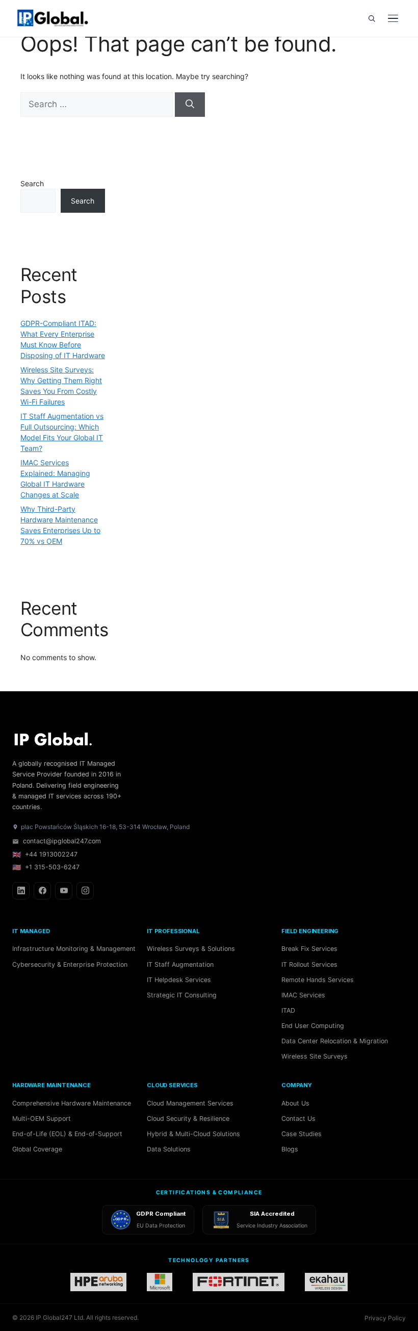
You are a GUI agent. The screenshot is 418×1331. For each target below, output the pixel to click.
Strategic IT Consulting (182, 995)
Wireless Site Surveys (314, 1056)
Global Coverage (37, 1149)
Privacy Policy (385, 1318)
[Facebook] (42, 890)
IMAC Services (303, 995)
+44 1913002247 (44, 854)
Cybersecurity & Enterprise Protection (69, 964)
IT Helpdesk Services (179, 980)
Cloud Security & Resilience (188, 1118)
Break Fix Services (309, 948)
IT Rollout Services (309, 964)
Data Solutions (169, 1149)
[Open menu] (393, 18)
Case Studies (301, 1134)
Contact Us (298, 1118)
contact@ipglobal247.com (62, 841)
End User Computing (312, 1025)
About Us (295, 1103)
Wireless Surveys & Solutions (191, 948)
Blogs (289, 1149)
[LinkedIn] (21, 890)
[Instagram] (85, 890)
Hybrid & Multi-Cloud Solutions (193, 1134)
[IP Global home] (58, 18)
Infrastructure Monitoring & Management (74, 948)
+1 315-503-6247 (46, 867)
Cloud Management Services (190, 1103)
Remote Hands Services (317, 980)
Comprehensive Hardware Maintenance (71, 1103)
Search (32, 183)
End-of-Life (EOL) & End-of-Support (67, 1134)
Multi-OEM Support (41, 1118)
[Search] (371, 18)
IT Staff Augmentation (180, 964)
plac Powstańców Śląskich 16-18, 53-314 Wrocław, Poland (105, 827)
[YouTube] (63, 890)
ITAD (288, 1010)
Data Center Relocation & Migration (334, 1041)
